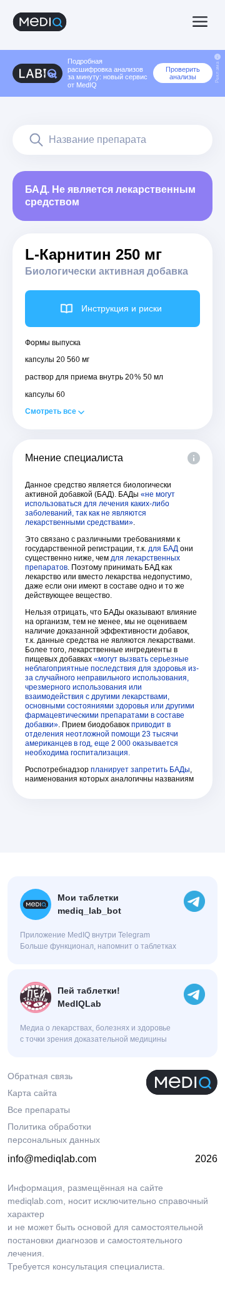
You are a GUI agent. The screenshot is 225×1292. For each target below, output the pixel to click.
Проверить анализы (183, 73)
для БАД (163, 548)
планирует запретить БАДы (140, 769)
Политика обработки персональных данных (54, 1133)
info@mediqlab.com (52, 1158)
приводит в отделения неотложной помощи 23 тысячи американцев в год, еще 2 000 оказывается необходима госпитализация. (101, 738)
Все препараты (39, 1110)
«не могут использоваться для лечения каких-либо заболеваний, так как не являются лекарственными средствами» (100, 508)
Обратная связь (40, 1076)
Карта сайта (32, 1093)
